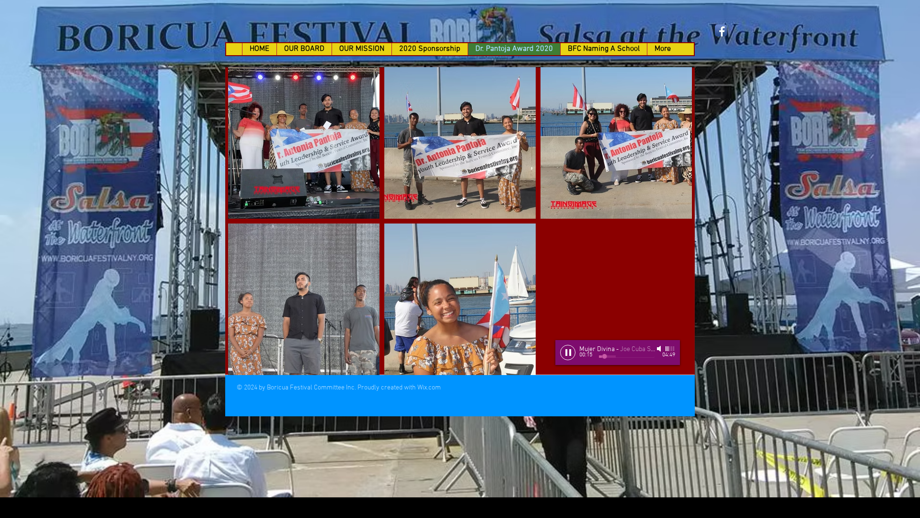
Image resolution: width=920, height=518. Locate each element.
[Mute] (660, 348)
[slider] (670, 348)
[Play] (568, 352)
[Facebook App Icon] (721, 30)
